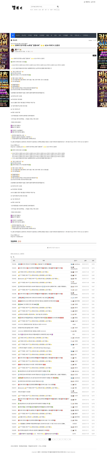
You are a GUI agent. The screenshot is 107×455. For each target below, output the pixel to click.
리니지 (31, 9)
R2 (48, 9)
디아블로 (65, 35)
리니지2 (24, 35)
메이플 (35, 35)
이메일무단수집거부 (32, 446)
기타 (71, 35)
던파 (55, 35)
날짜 (85, 260)
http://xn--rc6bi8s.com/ (17, 236)
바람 (47, 35)
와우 (60, 35)
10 (65, 439)
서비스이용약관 (14, 446)
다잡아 (51, 9)
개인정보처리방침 (23, 446)
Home (90, 40)
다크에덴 (42, 35)
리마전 (55, 9)
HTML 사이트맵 (42, 446)
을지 (43, 9)
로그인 (93, 2)
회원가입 (88, 2)
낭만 (46, 9)
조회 (93, 260)
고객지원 (85, 35)
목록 (94, 55)
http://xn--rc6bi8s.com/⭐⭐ (18, 146)
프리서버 (35, 9)
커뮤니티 (77, 35)
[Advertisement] (53, 22)
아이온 (30, 35)
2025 (40, 9)
